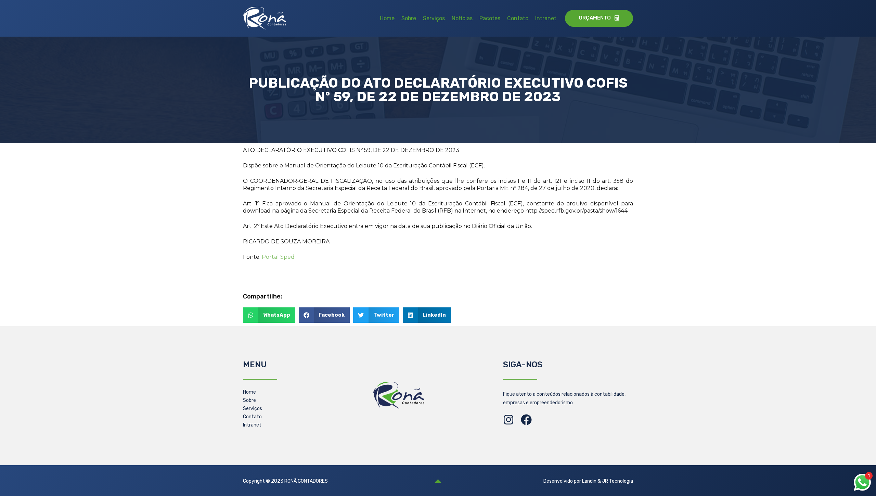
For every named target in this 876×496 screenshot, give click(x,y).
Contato (517, 18)
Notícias (462, 18)
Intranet (545, 18)
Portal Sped (278, 257)
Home (387, 18)
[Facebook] (526, 419)
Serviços (434, 18)
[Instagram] (508, 419)
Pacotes (489, 18)
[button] (269, 315)
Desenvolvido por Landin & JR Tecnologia (588, 481)
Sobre (408, 18)
